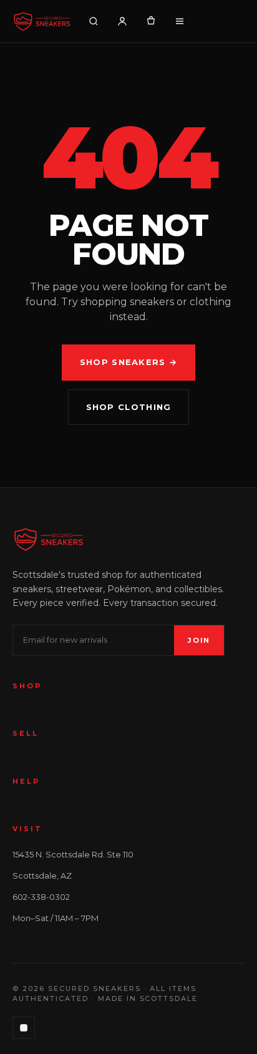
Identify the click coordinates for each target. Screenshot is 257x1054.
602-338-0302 (41, 897)
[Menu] (179, 21)
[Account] (122, 21)
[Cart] (150, 21)
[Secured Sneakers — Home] (41, 21)
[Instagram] (23, 1028)
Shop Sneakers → (129, 362)
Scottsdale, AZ (42, 876)
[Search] (93, 21)
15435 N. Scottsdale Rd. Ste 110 (72, 854)
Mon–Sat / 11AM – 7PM (55, 918)
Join (199, 640)
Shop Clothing (129, 407)
